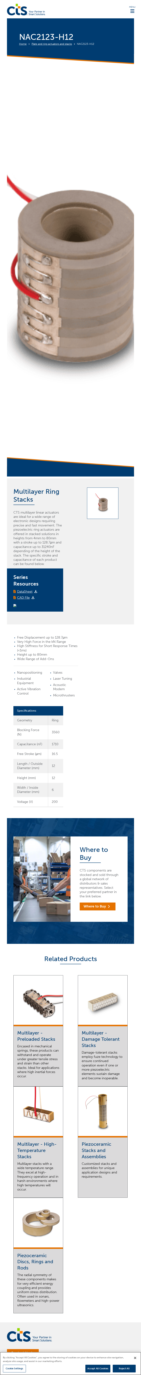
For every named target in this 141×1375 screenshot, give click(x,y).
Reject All (124, 1368)
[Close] (135, 1358)
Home (23, 44)
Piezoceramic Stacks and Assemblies (96, 1150)
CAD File (23, 598)
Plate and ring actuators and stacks (52, 44)
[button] (132, 9)
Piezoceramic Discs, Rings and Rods (35, 1262)
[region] (70, 1363)
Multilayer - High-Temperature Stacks (37, 1150)
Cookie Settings (14, 1368)
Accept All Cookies (97, 1368)
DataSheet (24, 592)
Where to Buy (95, 906)
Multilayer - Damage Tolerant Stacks (101, 1039)
